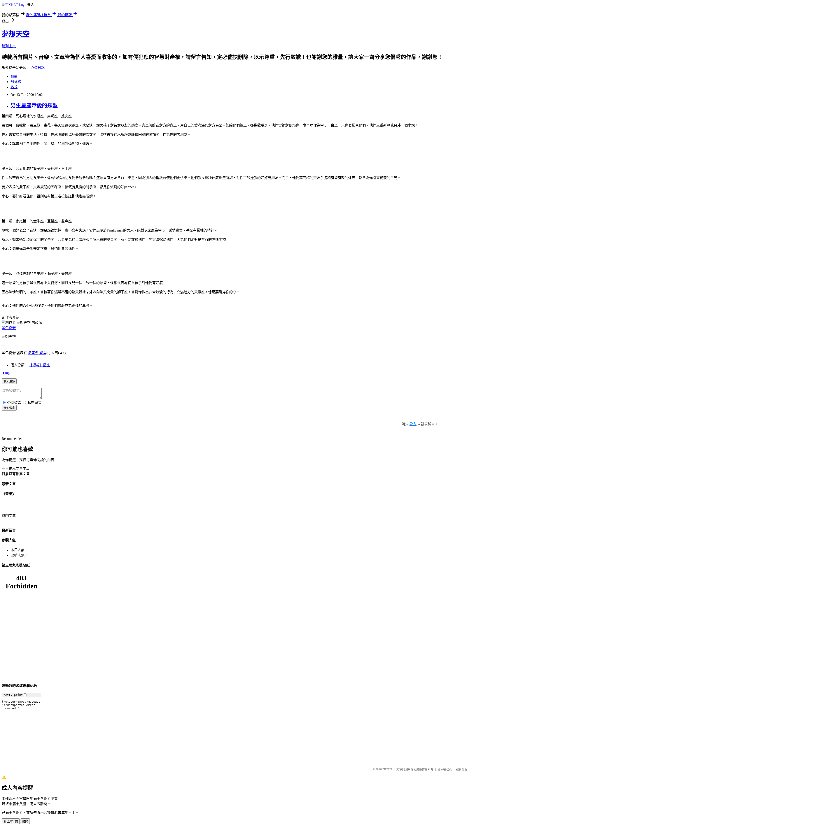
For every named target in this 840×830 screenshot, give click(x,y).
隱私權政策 (445, 769)
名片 (14, 87)
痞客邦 (33, 353)
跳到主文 (9, 46)
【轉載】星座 (39, 365)
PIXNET (387, 769)
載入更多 (9, 381)
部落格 (15, 82)
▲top (6, 373)
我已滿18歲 (11, 821)
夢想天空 (16, 34)
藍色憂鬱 (9, 328)
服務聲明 (461, 769)
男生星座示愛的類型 (34, 105)
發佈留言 (9, 408)
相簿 (14, 76)
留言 (42, 353)
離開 (25, 821)
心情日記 (38, 68)
